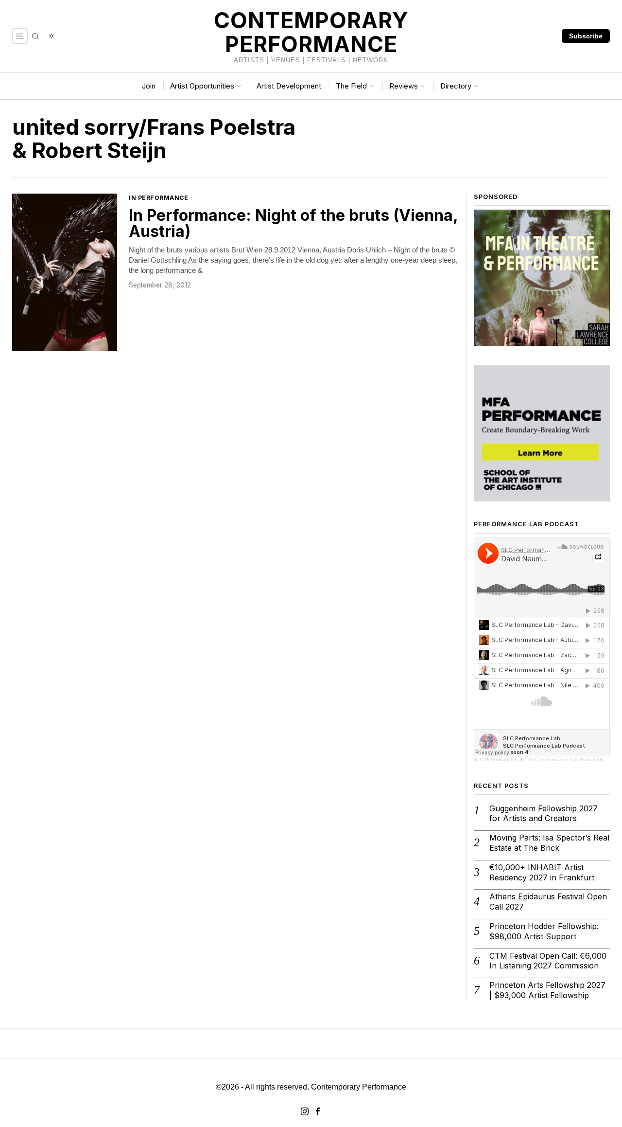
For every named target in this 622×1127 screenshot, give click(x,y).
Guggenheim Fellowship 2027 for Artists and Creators (543, 813)
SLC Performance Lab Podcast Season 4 (575, 759)
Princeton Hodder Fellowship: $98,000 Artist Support (544, 931)
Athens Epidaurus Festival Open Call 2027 (548, 902)
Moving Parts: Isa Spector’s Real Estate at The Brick (549, 843)
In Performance (158, 197)
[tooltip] (305, 1111)
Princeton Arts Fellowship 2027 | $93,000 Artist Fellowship (547, 990)
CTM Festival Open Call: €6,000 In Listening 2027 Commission (547, 961)
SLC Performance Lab (499, 759)
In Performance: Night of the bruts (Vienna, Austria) (293, 223)
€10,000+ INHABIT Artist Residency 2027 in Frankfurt (541, 872)
